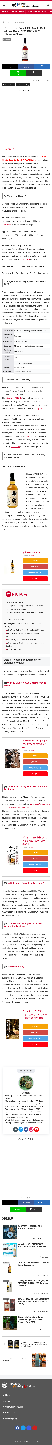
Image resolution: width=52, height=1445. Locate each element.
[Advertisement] (26, 118)
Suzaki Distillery (24, 85)
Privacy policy (11, 1419)
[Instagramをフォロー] (31, 1129)
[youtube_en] (34, 1427)
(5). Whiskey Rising (14, 649)
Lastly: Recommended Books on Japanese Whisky (23, 625)
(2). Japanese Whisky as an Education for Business (22, 635)
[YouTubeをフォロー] (36, 1129)
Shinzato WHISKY (14, 398)
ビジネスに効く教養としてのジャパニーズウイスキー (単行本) (34, 841)
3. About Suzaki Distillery (16, 609)
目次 (15, 594)
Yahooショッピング (34, 572)
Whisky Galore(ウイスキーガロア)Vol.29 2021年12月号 (35, 744)
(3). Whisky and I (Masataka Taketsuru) (22, 640)
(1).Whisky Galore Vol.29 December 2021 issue (25, 630)
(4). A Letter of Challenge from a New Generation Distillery (25, 644)
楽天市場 (34, 566)
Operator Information (14, 1407)
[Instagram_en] (28, 1427)
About (7, 1401)
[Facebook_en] (17, 1427)
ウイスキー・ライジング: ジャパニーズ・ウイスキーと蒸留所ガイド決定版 (34, 1014)
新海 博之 (26, 1093)
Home (8, 1395)
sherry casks (39, 408)
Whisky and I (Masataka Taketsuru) (26, 883)
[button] (34, 73)
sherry (27, 436)
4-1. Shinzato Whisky (17, 619)
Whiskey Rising (16, 966)
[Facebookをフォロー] (26, 1129)
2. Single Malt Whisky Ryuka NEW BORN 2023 (25, 606)
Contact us (10, 1413)
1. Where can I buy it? (15, 602)
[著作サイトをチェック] (15, 1129)
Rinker (32, 555)
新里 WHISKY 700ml (32, 552)
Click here (6, 225)
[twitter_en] (23, 1427)
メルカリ (34, 579)
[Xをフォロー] (20, 1129)
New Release (9, 85)
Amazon (34, 560)
